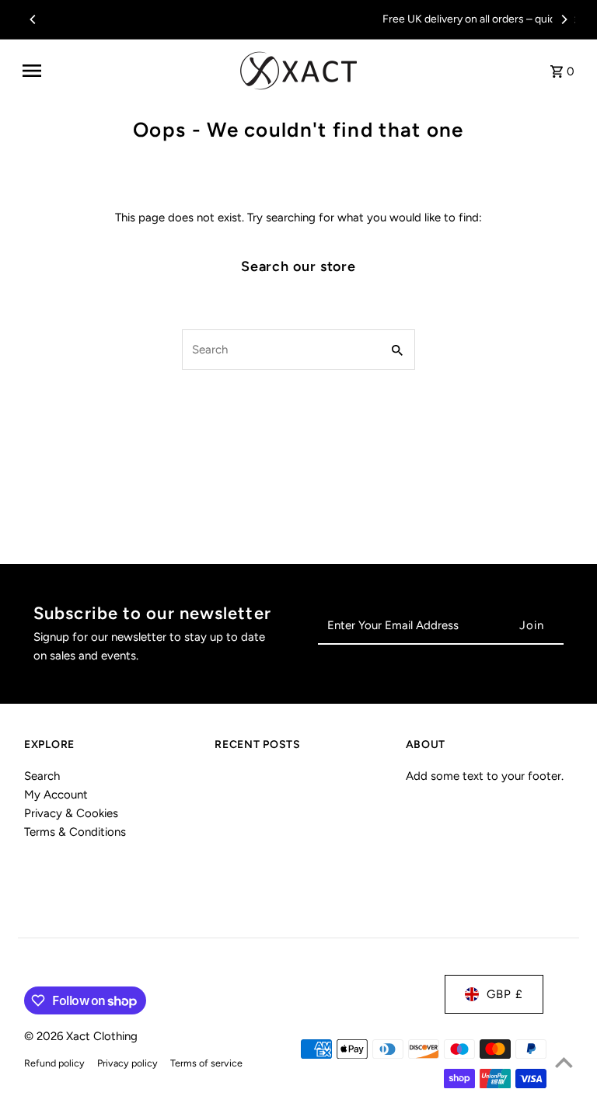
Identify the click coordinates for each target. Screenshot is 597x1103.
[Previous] (33, 19)
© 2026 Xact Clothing (81, 1036)
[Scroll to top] (563, 1062)
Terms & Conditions (75, 832)
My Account (56, 795)
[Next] (563, 19)
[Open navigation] (125, 70)
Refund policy (54, 1063)
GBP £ (505, 994)
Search (42, 776)
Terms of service (206, 1063)
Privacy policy (127, 1063)
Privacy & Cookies (71, 813)
